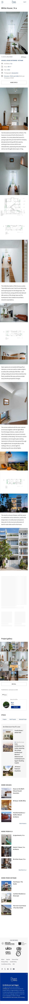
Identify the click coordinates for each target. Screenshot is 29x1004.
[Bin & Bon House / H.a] (6, 863)
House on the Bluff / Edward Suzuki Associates (18, 791)
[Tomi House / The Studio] (6, 886)
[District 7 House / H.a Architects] (6, 851)
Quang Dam (15, 73)
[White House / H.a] (13, 647)
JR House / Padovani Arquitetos (18, 769)
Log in (24, 2)
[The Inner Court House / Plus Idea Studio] (6, 910)
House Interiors (12, 60)
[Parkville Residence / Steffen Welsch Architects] (6, 817)
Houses (3, 60)
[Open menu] (2, 2)
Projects (5, 719)
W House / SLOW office (19, 801)
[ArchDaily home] (14, 2)
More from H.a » (23, 870)
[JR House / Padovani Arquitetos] (8, 771)
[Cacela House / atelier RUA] (8, 735)
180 (8, 67)
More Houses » (23, 823)
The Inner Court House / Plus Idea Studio (19, 907)
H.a (11, 64)
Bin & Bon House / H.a (19, 859)
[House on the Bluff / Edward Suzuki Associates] (6, 793)
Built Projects (13, 719)
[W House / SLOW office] (6, 805)
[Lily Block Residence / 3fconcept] (6, 898)
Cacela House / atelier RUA (19, 732)
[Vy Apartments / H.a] (6, 839)
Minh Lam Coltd (14, 76)
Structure (6, 76)
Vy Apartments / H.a (18, 835)
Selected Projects (23, 719)
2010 (8, 70)
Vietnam (20, 60)
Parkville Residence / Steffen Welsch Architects (19, 815)
